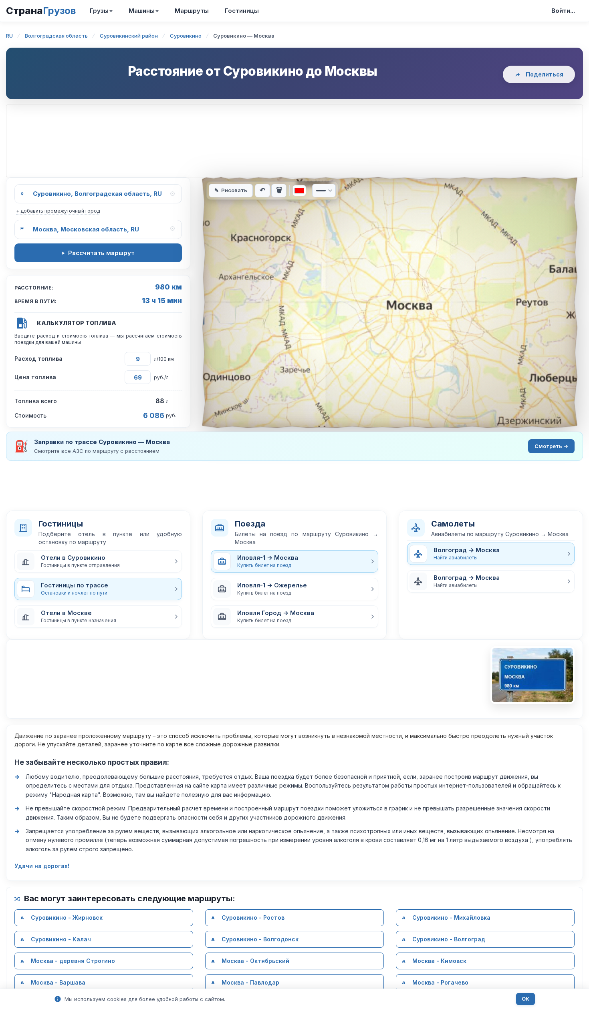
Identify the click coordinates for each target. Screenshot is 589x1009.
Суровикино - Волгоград (448, 939)
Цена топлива (35, 377)
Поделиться (544, 74)
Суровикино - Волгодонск (260, 939)
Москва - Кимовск (439, 960)
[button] (98, 561)
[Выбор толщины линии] (324, 190)
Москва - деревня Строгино (73, 960)
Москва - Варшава (58, 982)
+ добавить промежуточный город (58, 211)
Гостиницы (242, 10)
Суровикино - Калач (61, 939)
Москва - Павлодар (250, 982)
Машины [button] (142, 10)
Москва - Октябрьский (255, 960)
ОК (525, 999)
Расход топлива (38, 358)
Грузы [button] (99, 10)
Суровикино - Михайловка (451, 917)
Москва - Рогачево (440, 982)
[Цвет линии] (299, 190)
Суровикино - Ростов (253, 917)
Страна (41, 10)
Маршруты (192, 10)
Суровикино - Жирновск (67, 917)
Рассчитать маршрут (101, 253)
